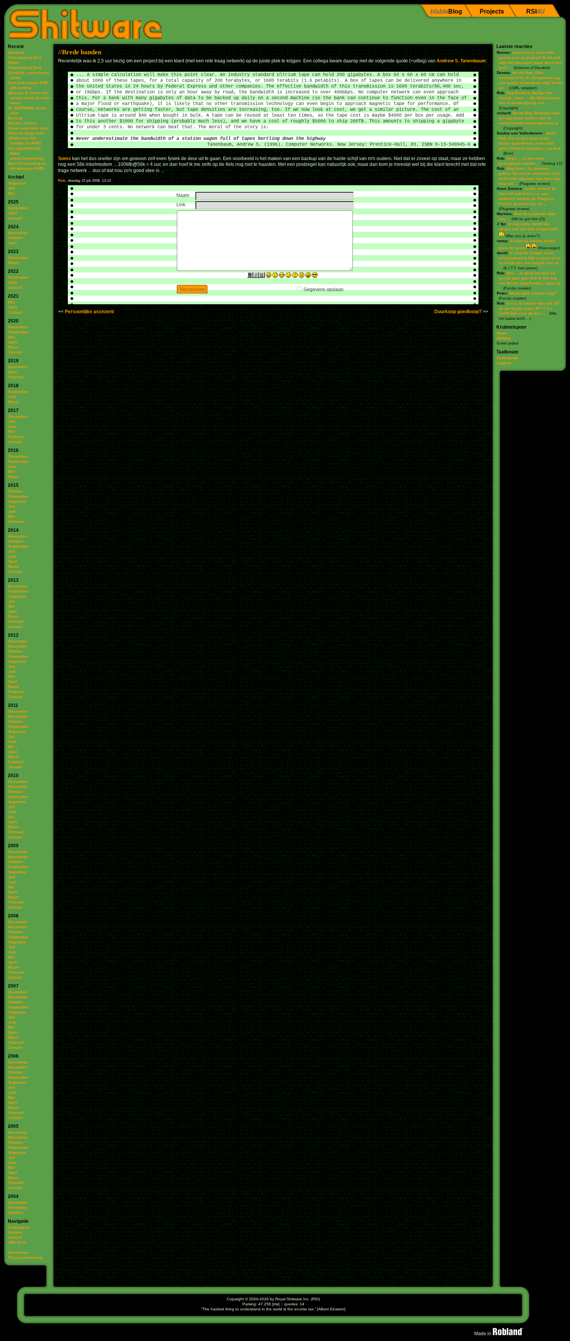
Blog (446, 11)
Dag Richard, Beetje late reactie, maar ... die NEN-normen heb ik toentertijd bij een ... (529, 98)
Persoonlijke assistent (89, 311)
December (18, 367)
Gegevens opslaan (324, 289)
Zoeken (15, 1232)
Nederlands (507, 358)
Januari (15, 218)
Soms (64, 158)
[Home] (83, 21)
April (12, 213)
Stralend (16, 52)
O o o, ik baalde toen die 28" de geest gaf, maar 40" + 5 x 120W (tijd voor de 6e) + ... (529, 308)
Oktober (15, 238)
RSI (535, 11)
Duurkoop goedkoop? (458, 311)
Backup (15, 118)
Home (502, 333)
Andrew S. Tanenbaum (461, 61)
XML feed (17, 1242)
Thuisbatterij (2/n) (24, 57)
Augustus (17, 183)
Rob (62, 181)
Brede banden (81, 52)
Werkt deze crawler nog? (532, 293)
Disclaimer (18, 1252)
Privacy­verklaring (25, 1257)
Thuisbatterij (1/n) (24, 67)
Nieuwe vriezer (22, 123)
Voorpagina (18, 1227)
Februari (16, 377)
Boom (13, 62)
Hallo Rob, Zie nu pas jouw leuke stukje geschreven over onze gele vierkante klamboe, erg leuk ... (530, 143)
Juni (12, 397)
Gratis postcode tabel (28, 128)
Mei (11, 193)
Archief (15, 1237)
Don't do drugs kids (26, 133)
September (18, 208)
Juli (11, 188)
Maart (13, 262)
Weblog (504, 338)
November (18, 233)
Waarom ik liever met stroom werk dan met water (29, 98)
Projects (492, 11)
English (504, 363)
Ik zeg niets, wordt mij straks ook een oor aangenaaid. (529, 226)
